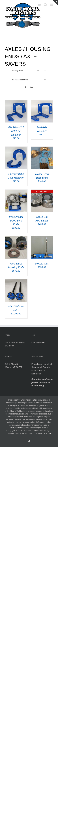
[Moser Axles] (42, 237)
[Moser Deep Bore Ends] (42, 148)
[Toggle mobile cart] (39, 4)
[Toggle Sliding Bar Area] (55, 3)
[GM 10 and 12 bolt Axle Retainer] (16, 101)
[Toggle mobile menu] (51, 4)
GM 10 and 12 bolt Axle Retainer (16, 131)
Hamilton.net (26, 433)
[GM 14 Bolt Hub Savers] (42, 191)
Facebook (47, 433)
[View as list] (32, 87)
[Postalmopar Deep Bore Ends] (16, 191)
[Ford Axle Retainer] (42, 101)
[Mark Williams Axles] (16, 280)
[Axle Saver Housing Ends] (16, 237)
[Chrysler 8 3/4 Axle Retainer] (16, 148)
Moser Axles (42, 263)
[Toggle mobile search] (45, 4)
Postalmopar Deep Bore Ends (16, 221)
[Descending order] (45, 71)
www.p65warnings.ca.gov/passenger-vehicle (29, 428)
